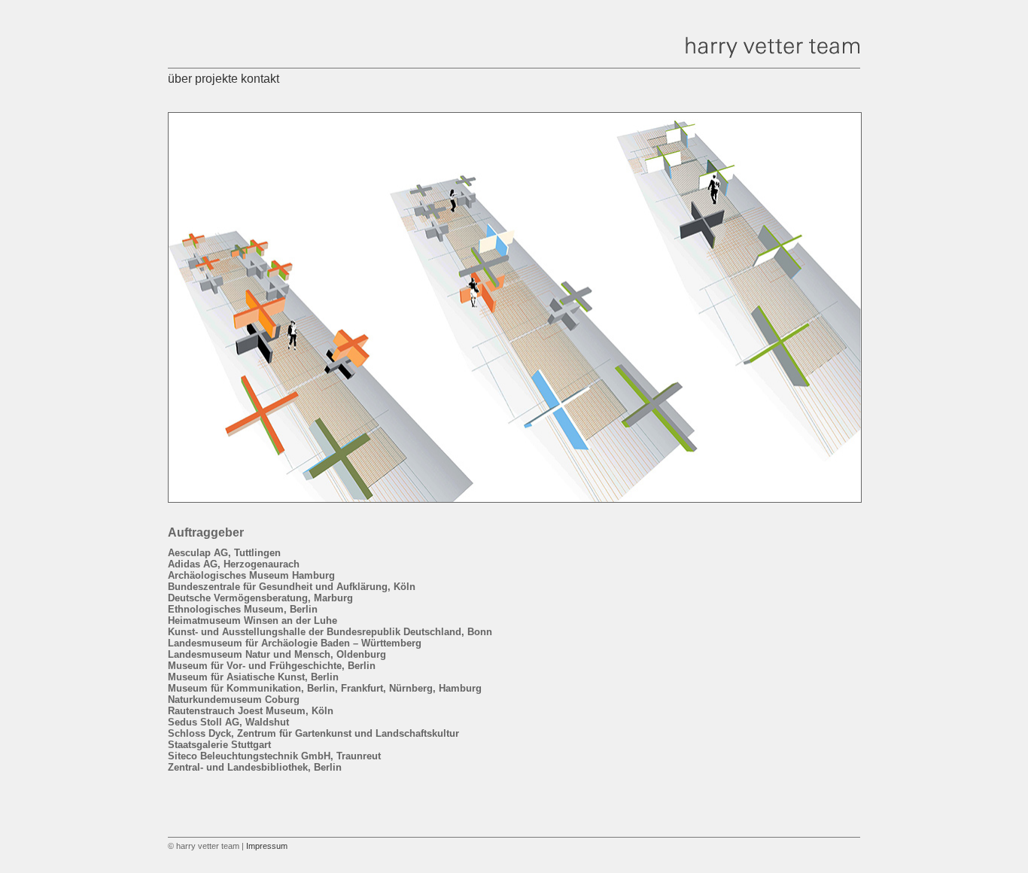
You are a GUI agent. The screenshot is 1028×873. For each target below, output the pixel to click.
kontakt (260, 78)
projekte (216, 78)
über (180, 78)
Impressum (266, 845)
